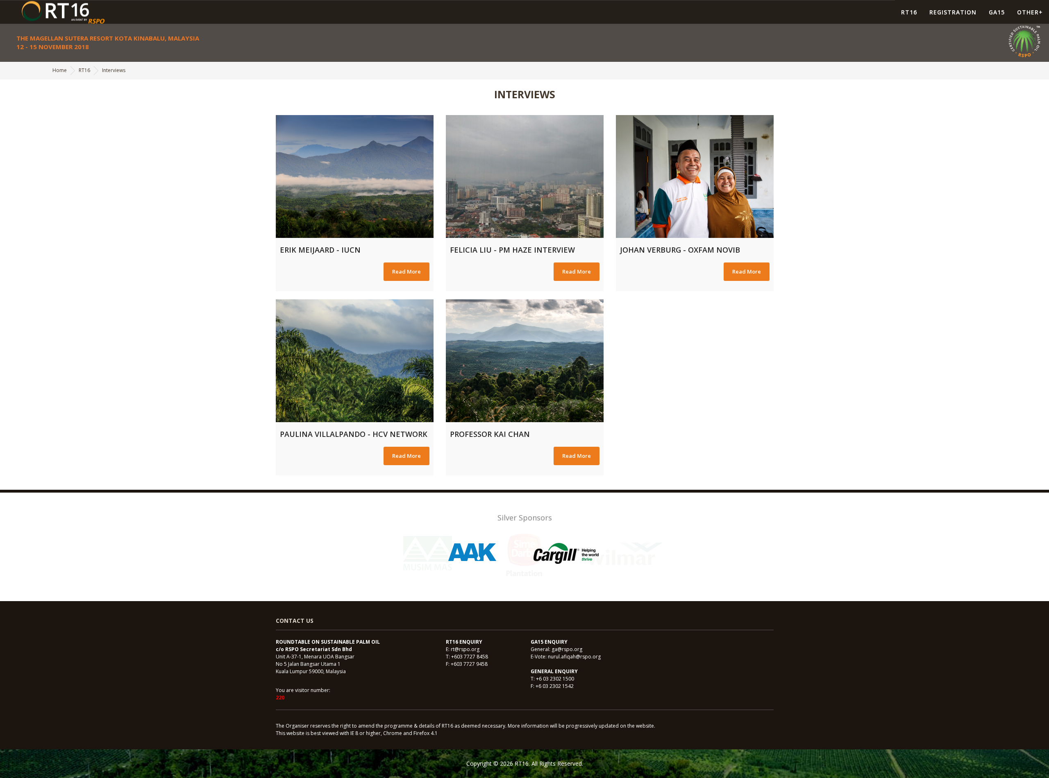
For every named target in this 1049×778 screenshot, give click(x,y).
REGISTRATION (952, 12)
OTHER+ (1030, 12)
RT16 (909, 12)
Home (59, 70)
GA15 (997, 12)
